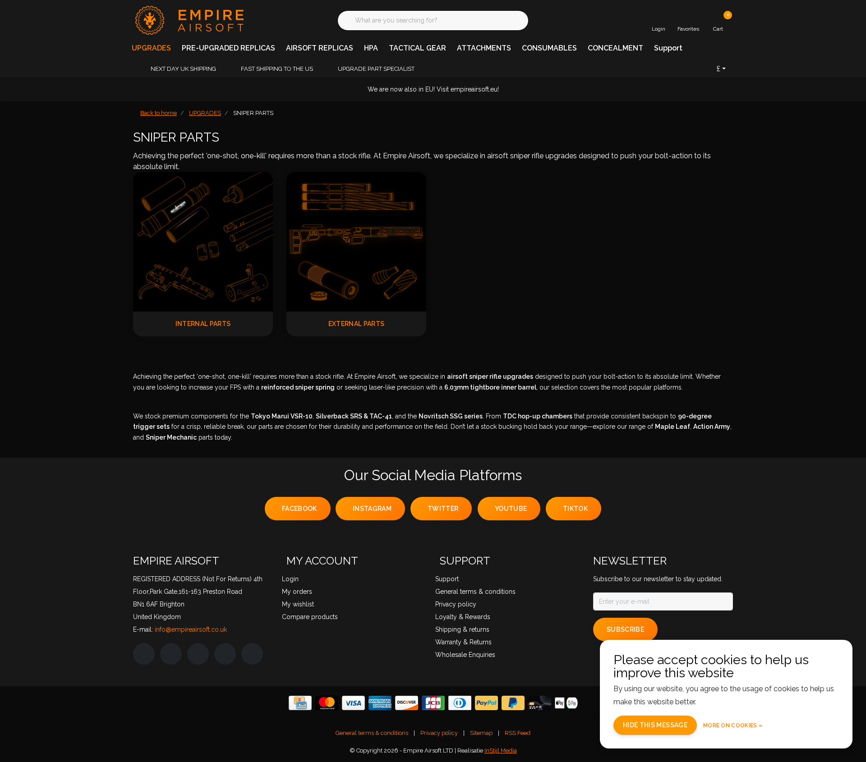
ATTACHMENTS (484, 48)
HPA (371, 48)
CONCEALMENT (615, 48)
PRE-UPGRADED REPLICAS (228, 48)
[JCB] (433, 703)
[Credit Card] (300, 703)
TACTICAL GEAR (417, 48)
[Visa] (353, 703)
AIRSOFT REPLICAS (319, 48)
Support (668, 48)
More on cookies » (732, 725)
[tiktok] (252, 654)
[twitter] (198, 654)
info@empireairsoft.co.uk (191, 629)
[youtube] (225, 654)
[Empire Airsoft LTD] (188, 19)
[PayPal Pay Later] (513, 703)
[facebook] (144, 654)
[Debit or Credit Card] (539, 703)
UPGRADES (151, 48)
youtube (511, 508)
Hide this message (655, 725)
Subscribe (625, 629)
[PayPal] (486, 703)
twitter (443, 508)
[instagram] (171, 654)
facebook (299, 508)
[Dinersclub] (459, 703)
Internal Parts (203, 323)
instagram (372, 508)
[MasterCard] (326, 703)
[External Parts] (356, 241)
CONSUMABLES (549, 48)
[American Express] (380, 703)
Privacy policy (439, 733)
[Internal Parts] (203, 241)
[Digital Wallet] (566, 703)
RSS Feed (517, 733)
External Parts (356, 323)
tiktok (575, 508)
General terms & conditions (372, 733)
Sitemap (481, 733)
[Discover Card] (406, 703)
